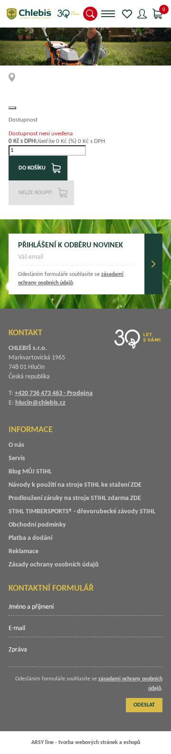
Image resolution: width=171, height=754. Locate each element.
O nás (16, 445)
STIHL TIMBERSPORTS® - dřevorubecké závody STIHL (82, 511)
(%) (72, 141)
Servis (17, 458)
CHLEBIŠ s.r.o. (43, 14)
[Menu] (108, 14)
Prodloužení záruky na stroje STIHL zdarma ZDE (75, 498)
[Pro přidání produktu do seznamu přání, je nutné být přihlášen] (12, 107)
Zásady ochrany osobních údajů (54, 564)
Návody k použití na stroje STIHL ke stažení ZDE (75, 485)
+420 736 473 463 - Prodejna (54, 393)
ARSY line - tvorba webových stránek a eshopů (85, 742)
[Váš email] (76, 260)
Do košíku (32, 168)
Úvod (15, 77)
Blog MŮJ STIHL (30, 471)
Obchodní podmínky (37, 524)
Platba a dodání (30, 538)
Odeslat (153, 264)
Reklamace (23, 551)
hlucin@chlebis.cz (40, 402)
